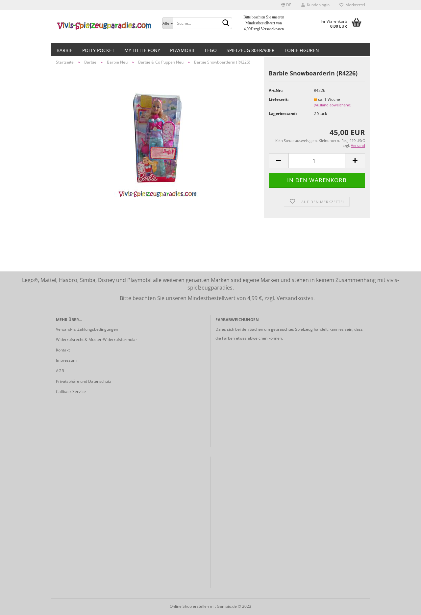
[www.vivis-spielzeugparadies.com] (104, 26)
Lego (211, 50)
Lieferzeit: (278, 99)
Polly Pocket (98, 50)
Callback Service (71, 391)
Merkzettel (354, 5)
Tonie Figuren (302, 50)
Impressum (66, 360)
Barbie (64, 50)
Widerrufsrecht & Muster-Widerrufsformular (96, 339)
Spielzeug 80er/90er (251, 50)
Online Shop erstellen (189, 606)
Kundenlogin (317, 5)
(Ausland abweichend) (332, 104)
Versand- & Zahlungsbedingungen (87, 329)
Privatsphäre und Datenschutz (83, 381)
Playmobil (182, 50)
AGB (60, 371)
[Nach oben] (403, 605)
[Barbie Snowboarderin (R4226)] (157, 143)
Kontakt (63, 350)
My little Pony (142, 50)
